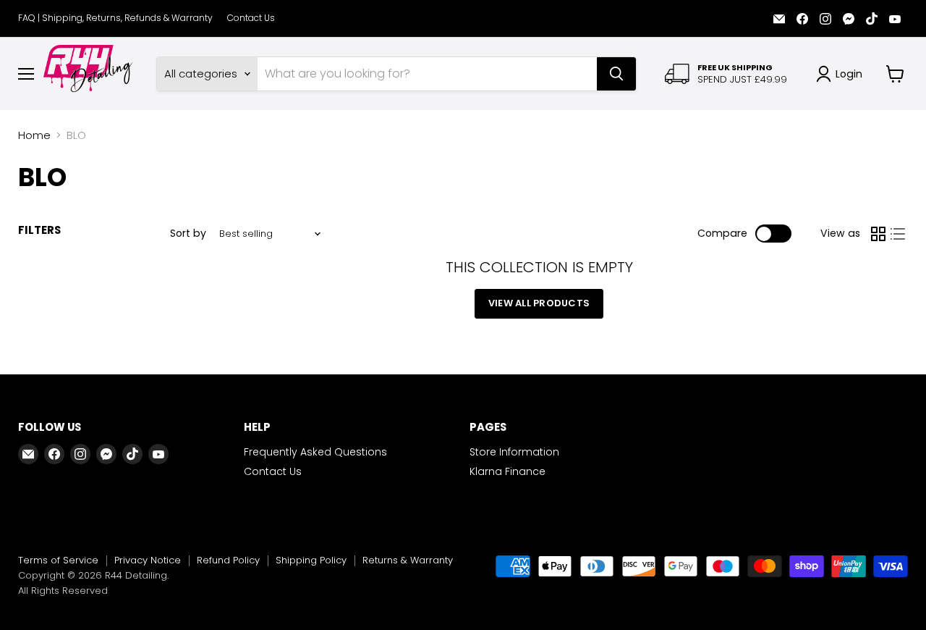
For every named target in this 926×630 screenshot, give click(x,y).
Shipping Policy (311, 560)
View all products (539, 303)
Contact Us (251, 18)
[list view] (898, 234)
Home (34, 135)
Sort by (188, 233)
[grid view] (878, 234)
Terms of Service (58, 560)
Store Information (514, 452)
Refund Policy (228, 560)
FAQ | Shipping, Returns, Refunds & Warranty (115, 18)
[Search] (616, 74)
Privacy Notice (147, 560)
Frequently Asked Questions (315, 452)
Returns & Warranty (407, 560)
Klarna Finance (507, 471)
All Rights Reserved (63, 590)
